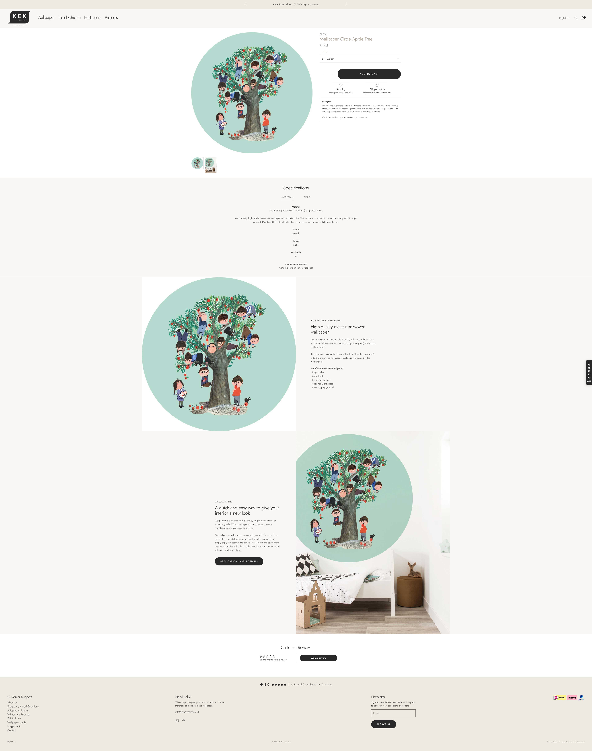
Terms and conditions (567, 742)
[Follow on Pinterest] (183, 721)
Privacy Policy (552, 742)
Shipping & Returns (18, 710)
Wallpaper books (16, 722)
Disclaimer (581, 742)
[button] (589, 372)
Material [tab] (287, 197)
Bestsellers (92, 17)
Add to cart (369, 74)
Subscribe (384, 724)
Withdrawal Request (18, 715)
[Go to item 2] (211, 165)
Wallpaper (46, 17)
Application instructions (239, 561)
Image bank (13, 726)
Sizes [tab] (307, 197)
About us (12, 702)
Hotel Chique (69, 17)
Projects (111, 17)
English (562, 18)
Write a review (318, 658)
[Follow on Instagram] (177, 721)
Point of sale (14, 718)
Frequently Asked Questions (23, 706)
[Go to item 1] (197, 163)
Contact (11, 730)
